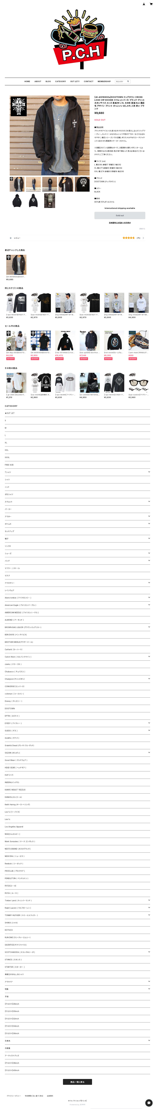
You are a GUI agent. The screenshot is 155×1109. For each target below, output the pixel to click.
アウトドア (9, 982)
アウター (8, 516)
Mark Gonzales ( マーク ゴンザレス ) (20, 841)
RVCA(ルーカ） (11, 886)
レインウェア (9, 590)
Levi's (7, 819)
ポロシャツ (9, 494)
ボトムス (8, 524)
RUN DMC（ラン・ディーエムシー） (18, 937)
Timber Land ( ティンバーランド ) (18, 900)
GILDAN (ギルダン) (12, 753)
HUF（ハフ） (9, 775)
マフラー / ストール (12, 568)
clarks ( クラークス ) (13, 664)
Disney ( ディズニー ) (13, 701)
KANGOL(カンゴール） (13, 797)
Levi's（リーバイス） (12, 812)
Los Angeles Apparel (14, 827)
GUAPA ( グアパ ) (12, 738)
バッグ (7, 561)
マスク (7, 576)
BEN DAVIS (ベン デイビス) (16, 635)
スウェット (8, 502)
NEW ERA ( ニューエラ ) (15, 856)
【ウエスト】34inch (12, 1026)
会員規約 (50, 1096)
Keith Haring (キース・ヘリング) (17, 804)
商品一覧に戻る (77, 1082)
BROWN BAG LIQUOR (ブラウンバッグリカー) (23, 627)
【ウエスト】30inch (12, 1011)
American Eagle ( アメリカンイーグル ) (20, 605)
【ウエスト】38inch (12, 1063)
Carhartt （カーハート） (14, 649)
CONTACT (88, 81)
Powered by (75, 1104)
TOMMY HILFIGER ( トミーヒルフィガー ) (21, 915)
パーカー (8, 509)
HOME (27, 81)
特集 (6, 989)
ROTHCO (9, 930)
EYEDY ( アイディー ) (13, 723)
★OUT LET (10, 413)
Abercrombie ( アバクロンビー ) (18, 598)
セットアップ (9, 531)
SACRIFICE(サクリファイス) (16, 945)
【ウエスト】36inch (12, 1033)
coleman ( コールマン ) (14, 694)
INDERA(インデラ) (12, 782)
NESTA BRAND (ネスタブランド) (18, 849)
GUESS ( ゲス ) (11, 731)
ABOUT (38, 81)
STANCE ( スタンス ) (13, 960)
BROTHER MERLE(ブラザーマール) (19, 642)
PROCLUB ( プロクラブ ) (15, 871)
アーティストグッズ (12, 1056)
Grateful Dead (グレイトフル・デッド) (19, 745)
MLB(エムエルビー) (12, 834)
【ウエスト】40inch (12, 1070)
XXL (6, 450)
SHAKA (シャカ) (11, 923)
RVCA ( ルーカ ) (11, 893)
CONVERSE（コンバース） (15, 686)
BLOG (48, 81)
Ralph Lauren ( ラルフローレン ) (18, 908)
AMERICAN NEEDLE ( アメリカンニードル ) (22, 612)
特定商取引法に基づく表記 (34, 1096)
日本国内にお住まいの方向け (120, 223)
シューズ (8, 553)
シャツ (7, 480)
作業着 (7, 1048)
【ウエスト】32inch (12, 1019)
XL (6, 443)
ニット (7, 487)
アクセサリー (10, 583)
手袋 (6, 996)
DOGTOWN (10, 708)
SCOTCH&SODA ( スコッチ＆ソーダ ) (20, 952)
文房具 (7, 1041)
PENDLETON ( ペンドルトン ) (16, 878)
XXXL (7, 457)
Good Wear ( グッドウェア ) (16, 760)
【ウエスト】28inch (12, 1004)
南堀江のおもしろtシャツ (14, 974)
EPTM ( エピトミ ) (12, 716)
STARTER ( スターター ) (15, 967)
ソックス (8, 546)
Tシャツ (8, 472)
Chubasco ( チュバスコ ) (15, 672)
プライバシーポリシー (14, 1096)
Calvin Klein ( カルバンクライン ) (18, 657)
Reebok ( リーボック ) (14, 864)
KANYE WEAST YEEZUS (15, 790)
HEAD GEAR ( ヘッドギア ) (15, 768)
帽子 (6, 539)
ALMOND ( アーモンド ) (14, 620)
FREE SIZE (9, 465)
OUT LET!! (75, 81)
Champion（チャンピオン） (15, 679)
